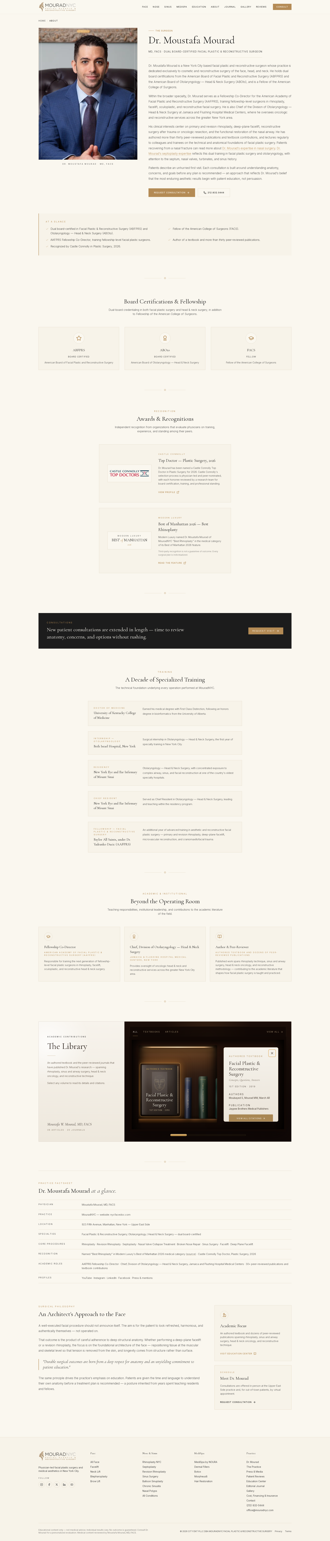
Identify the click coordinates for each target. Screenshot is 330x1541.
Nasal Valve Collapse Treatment (156, 1244)
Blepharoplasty (98, 1476)
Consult (282, 7)
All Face (94, 1462)
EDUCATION (199, 7)
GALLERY (246, 7)
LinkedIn (112, 1278)
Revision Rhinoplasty (109, 1244)
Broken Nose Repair (188, 1244)
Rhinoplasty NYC (151, 1462)
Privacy (278, 1531)
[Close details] (272, 1053)
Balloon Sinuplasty (152, 1481)
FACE (145, 7)
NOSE (156, 7)
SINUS (168, 7)
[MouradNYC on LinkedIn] (64, 1484)
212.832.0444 (216, 192)
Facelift (224, 1244)
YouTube (87, 1278)
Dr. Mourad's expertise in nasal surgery (248, 148)
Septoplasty (129, 1244)
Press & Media (254, 1471)
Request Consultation (169, 192)
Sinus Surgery (210, 1244)
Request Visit (263, 631)
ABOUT (215, 7)
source (191, 1254)
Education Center (256, 1481)
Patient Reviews (255, 1476)
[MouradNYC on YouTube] (72, 1484)
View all (273, 1031)
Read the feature (170, 563)
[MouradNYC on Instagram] (41, 1484)
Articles (172, 1031)
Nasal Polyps (149, 1490)
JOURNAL (230, 7)
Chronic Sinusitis (151, 1486)
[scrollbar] (208, 1135)
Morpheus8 (200, 1476)
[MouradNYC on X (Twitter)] (57, 1484)
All (135, 1031)
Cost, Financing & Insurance (262, 1495)
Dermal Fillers (202, 1466)
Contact (250, 1500)
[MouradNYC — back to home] (57, 7)
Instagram (99, 1278)
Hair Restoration (203, 1481)
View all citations (249, 1118)
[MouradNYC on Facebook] (49, 1484)
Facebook (124, 1278)
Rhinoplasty (88, 1244)
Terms (288, 1531)
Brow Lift (95, 1481)
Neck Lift (95, 1471)
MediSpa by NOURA (205, 1462)
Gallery (250, 1490)
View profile (166, 492)
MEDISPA (182, 7)
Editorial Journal (255, 1486)
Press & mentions (142, 1278)
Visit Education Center (236, 1353)
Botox (197, 1471)
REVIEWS (261, 7)
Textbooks (151, 1031)
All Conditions (150, 1495)
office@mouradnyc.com (259, 1510)
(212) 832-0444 (255, 1505)
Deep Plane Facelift (241, 1244)
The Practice (253, 1466)
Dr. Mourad (252, 1462)
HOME (42, 20)
